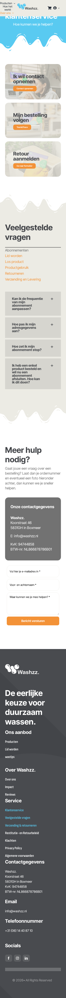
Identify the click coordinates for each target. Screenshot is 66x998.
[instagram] (17, 958)
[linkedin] (26, 958)
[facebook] (8, 958)
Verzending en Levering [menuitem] (23, 279)
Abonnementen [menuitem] (16, 250)
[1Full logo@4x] (27, 5)
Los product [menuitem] (14, 262)
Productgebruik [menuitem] (17, 267)
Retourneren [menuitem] (14, 273)
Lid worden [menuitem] (13, 256)
